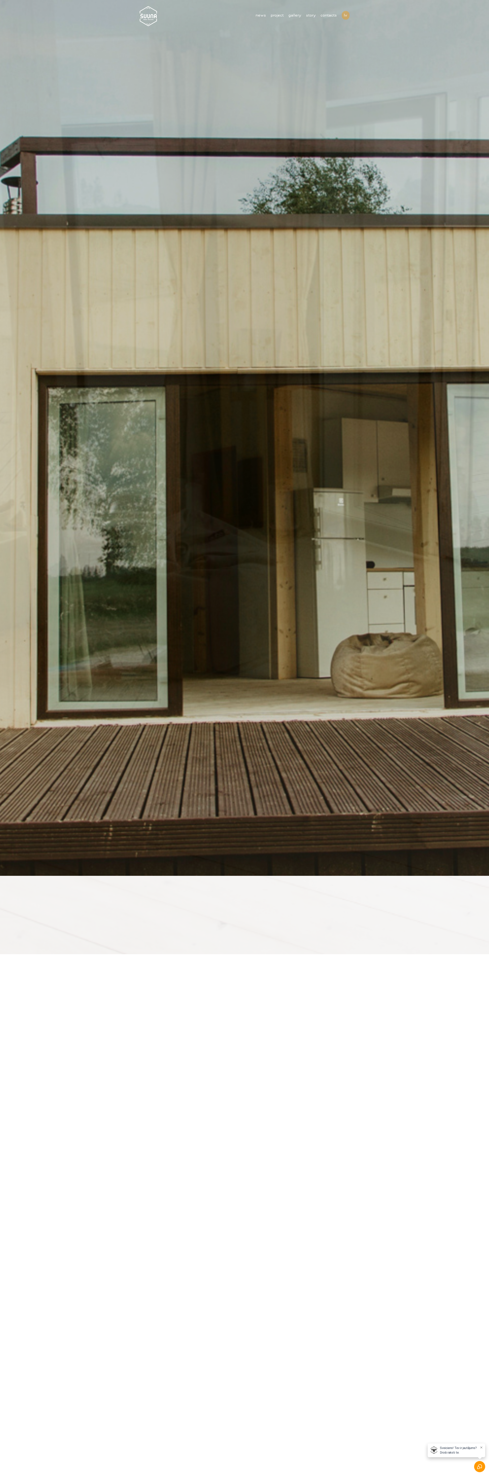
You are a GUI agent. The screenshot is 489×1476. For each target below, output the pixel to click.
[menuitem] (263, 8)
